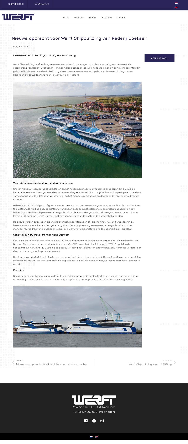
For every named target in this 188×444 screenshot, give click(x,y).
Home (66, 17)
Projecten (106, 17)
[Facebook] (94, 420)
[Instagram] (102, 420)
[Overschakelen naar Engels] (176, 7)
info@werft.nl (42, 4)
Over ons (79, 17)
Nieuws (92, 17)
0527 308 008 (16, 4)
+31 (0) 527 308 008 (85, 411)
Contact (121, 17)
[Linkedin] (86, 420)
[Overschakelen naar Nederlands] (176, 3)
